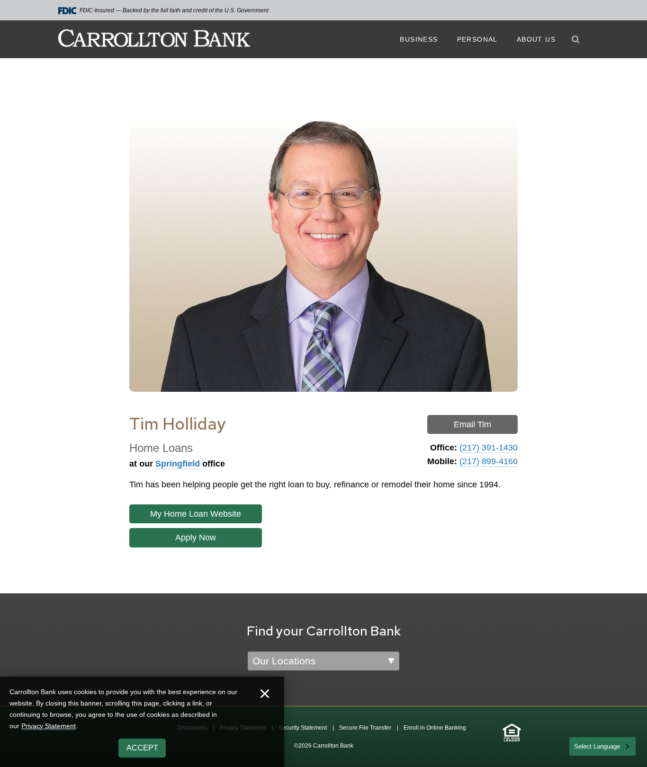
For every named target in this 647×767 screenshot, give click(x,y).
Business (419, 39)
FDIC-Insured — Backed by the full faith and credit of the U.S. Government (174, 10)
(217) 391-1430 (488, 447)
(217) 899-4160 (488, 461)
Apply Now (195, 537)
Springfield (177, 463)
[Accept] (265, 695)
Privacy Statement (48, 726)
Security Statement (303, 727)
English (585, 745)
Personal (477, 39)
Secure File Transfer (365, 727)
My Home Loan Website (195, 514)
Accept (142, 748)
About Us (536, 39)
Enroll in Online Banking (435, 727)
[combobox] (602, 746)
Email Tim (472, 424)
